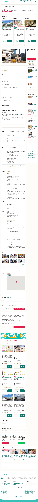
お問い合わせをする (19, 329)
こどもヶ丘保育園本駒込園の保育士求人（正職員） (7, 378)
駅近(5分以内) (8, 273)
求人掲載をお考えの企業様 (16, 483)
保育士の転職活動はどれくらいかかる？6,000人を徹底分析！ (6, 456)
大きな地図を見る (9, 275)
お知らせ (4, 485)
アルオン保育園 (9, 270)
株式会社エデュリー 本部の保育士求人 (34, 97)
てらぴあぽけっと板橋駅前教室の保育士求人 (34, 84)
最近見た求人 (26, 1)
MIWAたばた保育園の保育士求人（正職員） (7, 28)
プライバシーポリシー (19, 317)
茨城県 (14, 424)
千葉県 (11, 424)
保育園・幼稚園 (9, 297)
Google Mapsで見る (9, 292)
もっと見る (23, 264)
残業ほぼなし (8, 201)
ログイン (33, 1)
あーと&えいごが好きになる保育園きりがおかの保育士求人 (34, 70)
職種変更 (23, 0)
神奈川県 (3, 424)
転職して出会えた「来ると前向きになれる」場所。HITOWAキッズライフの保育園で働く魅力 (32, 456)
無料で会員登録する (5, 442)
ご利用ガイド (25, 0)
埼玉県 (7, 424)
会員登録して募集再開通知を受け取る (7, 11)
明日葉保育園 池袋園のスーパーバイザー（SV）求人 (18, 28)
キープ (30, 1)
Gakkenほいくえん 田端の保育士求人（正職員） (19, 402)
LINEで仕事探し (21, 0)
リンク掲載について (21, 483)
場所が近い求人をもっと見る (19, 44)
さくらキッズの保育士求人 (34, 126)
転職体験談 (2, 485)
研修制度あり (8, 171)
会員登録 (36, 1)
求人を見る (9, 366)
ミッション (4, 484)
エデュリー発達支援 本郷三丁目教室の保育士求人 (34, 104)
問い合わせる (13, 442)
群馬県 (21, 424)
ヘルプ (1, 484)
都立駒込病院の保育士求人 (34, 133)
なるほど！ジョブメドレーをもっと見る (19, 459)
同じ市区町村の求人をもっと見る (7, 44)
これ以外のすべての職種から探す (5, 467)
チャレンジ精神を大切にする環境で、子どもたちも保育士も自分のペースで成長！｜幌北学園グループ (14, 456)
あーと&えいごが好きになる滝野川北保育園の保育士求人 (34, 77)
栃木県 (18, 424)
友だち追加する (22, 442)
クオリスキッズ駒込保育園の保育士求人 (34, 121)
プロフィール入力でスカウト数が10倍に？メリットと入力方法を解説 (23, 456)
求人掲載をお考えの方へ (29, 0)
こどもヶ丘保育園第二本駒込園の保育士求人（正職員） (19, 378)
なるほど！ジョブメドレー (8, 484)
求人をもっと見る (32, 90)
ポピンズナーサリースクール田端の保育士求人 (7, 353)
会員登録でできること (4, 440)
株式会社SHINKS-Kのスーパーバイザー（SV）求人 (31, 28)
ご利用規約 (5, 483)
